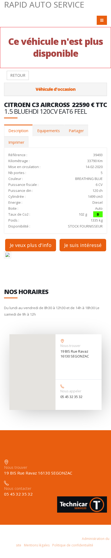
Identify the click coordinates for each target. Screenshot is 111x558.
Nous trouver (70, 345)
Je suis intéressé (83, 245)
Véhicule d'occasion (55, 89)
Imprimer (16, 142)
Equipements (48, 130)
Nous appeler (70, 391)
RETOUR (17, 75)
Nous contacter (17, 488)
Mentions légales (37, 545)
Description (18, 130)
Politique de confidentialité (72, 545)
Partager (76, 130)
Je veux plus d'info (30, 245)
